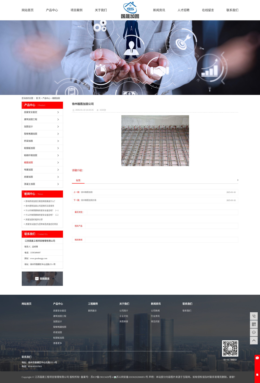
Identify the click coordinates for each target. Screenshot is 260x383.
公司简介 (123, 311)
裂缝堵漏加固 (30, 134)
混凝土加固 (29, 184)
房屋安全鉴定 (30, 112)
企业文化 (123, 316)
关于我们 (101, 10)
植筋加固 (56, 98)
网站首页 (28, 10)
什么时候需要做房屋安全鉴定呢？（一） (43, 210)
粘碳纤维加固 (30, 155)
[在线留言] (254, 332)
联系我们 (232, 10)
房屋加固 (28, 177)
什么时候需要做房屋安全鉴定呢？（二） (43, 215)
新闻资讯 (159, 10)
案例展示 (92, 311)
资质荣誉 (123, 321)
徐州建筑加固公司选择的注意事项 (40, 206)
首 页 (38, 98)
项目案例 (76, 10)
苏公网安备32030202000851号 (132, 377)
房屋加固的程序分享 (34, 220)
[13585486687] (254, 316)
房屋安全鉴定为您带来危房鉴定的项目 (42, 224)
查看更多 (57, 343)
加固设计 (28, 126)
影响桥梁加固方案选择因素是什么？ (41, 201)
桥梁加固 (28, 141)
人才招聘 (183, 10)
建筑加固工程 (30, 119)
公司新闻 (155, 311)
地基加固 (28, 170)
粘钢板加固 (29, 148)
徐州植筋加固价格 (88, 200)
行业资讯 (155, 316)
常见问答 (155, 321)
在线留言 (208, 10)
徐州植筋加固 (86, 192)
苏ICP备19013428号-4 (102, 377)
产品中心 (52, 10)
